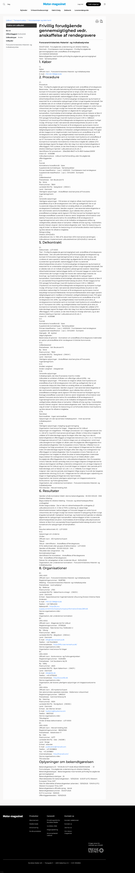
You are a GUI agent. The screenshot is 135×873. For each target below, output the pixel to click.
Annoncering (33, 827)
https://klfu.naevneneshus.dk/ (65, 644)
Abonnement (33, 820)
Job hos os (68, 827)
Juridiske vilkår (52, 826)
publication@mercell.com (56, 747)
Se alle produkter (35, 831)
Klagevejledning (52, 830)
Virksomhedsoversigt (39, 10)
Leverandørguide (82, 10)
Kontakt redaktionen (71, 820)
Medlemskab (33, 824)
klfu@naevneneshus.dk (55, 640)
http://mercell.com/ (60, 754)
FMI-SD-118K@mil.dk (54, 74)
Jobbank (67, 10)
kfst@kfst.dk (51, 673)
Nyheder (23, 10)
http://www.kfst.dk (60, 678)
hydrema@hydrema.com (56, 711)
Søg (8, 4)
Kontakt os (68, 824)
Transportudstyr (20, 20)
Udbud (9, 20)
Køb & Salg (56, 10)
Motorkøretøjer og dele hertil (39, 20)
